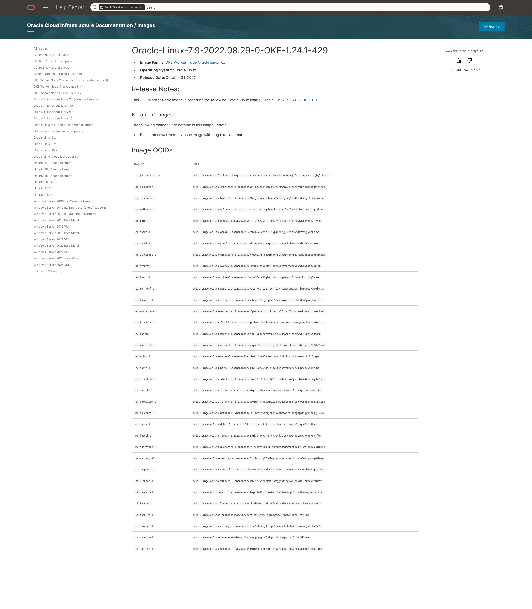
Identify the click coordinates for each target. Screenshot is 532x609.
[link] (122, 7)
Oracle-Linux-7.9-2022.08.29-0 (289, 100)
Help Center (70, 7)
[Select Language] (501, 7)
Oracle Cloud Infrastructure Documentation (80, 25)
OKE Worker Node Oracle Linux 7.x (195, 62)
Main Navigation (46, 7)
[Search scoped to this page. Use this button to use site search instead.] (140, 7)
